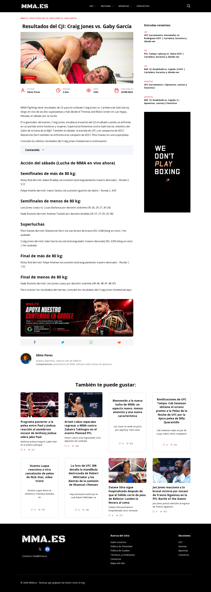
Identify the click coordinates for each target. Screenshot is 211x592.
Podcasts (29, 77)
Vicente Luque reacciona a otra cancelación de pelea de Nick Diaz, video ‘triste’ (39, 473)
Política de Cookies (120, 550)
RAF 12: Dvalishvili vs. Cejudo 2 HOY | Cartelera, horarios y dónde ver (164, 71)
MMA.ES (24, 18)
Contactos (143, 6)
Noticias (106, 6)
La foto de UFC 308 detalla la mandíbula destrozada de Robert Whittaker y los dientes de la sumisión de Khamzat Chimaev (83, 475)
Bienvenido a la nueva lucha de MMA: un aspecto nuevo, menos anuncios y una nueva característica (127, 408)
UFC (91, 6)
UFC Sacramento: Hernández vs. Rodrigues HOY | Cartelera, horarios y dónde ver (165, 38)
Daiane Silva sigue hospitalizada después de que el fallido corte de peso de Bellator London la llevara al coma (127, 494)
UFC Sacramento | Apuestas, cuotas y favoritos (165, 86)
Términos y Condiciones (122, 554)
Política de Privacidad (121, 546)
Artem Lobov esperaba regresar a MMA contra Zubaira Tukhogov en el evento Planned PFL (81, 427)
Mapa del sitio (117, 563)
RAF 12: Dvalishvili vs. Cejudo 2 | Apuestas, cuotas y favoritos (161, 102)
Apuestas (123, 6)
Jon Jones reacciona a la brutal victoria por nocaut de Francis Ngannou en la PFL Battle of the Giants (170, 493)
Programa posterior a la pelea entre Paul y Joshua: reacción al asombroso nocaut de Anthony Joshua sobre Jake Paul (38, 429)
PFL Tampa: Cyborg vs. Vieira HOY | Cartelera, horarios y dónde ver (164, 55)
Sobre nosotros (118, 542)
